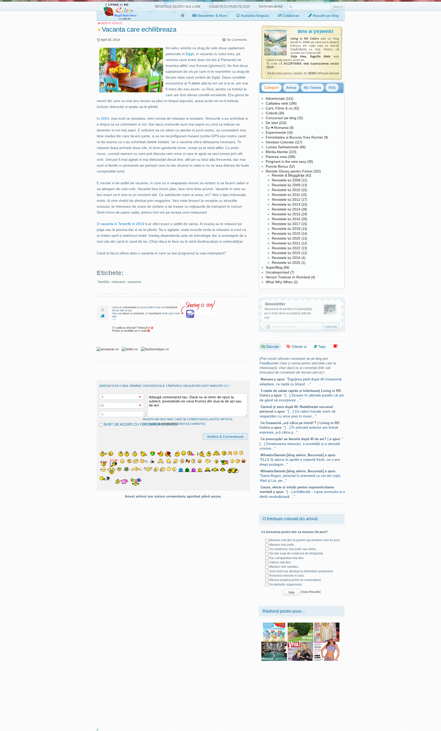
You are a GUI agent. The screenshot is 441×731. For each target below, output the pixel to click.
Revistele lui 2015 (286, 214)
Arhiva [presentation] (291, 87)
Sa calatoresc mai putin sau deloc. (293, 549)
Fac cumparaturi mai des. (286, 558)
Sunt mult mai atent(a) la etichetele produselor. (301, 571)
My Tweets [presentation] (312, 87)
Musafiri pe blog (325, 16)
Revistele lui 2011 (286, 195)
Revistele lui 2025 (286, 263)
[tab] (271, 87)
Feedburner (269, 363)
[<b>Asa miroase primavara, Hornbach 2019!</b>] (300, 624)
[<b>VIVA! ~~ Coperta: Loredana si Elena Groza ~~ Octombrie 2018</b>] (300, 643)
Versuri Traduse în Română (288, 277)
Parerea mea (276, 157)
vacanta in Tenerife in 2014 (122, 224)
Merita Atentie (277, 152)
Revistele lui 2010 (286, 190)
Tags (321, 346)
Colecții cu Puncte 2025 (229, 6)
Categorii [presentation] (271, 87)
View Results (311, 592)
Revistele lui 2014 (286, 209)
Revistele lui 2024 (286, 258)
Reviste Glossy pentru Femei (289, 171)
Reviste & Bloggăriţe (288, 175)
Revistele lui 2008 (286, 180)
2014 (116, 40)
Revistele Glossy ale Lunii (177, 6)
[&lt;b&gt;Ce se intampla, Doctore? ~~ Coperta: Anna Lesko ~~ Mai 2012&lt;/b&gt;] (326, 643)
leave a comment (133, 313)
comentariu (130, 307)
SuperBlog (274, 267)
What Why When (279, 282)
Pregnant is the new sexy (286, 161)
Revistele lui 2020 (286, 238)
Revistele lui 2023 (286, 253)
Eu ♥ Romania (277, 128)
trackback (171, 307)
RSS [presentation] (332, 87)
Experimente (276, 132)
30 (109, 40)
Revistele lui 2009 (286, 185)
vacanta (134, 282)
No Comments (237, 40)
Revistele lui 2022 (286, 248)
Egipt (190, 54)
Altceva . (295, 580)
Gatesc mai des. (280, 562)
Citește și (299, 346)
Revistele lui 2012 (286, 199)
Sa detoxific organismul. (285, 584)
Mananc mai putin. (282, 545)
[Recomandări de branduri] (335, 346)
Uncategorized (277, 272)
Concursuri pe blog (281, 118)
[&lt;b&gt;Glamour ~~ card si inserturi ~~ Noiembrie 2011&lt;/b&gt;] (326, 624)
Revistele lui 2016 (286, 219)
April (104, 40)
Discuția (272, 346)
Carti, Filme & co (279, 108)
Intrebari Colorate (280, 142)
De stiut (272, 123)
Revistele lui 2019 (286, 233)
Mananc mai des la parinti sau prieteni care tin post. (304, 540)
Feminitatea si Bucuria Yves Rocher (294, 137)
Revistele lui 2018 (286, 229)
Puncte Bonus (277, 166)
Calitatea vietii (277, 103)
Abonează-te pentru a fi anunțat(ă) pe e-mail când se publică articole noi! (288, 313)
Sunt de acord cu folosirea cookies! (140, 424)
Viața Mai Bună (271, 6)
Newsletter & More (212, 16)
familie (103, 282)
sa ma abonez (167, 423)
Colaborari (290, 16)
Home (183, 15)
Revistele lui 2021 (286, 243)
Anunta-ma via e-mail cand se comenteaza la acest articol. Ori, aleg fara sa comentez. (188, 421)
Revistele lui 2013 (286, 204)
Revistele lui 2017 (286, 224)
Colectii (271, 113)
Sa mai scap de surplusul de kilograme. (296, 553)
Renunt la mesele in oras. (287, 575)
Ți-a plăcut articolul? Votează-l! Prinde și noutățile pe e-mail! (131, 329)
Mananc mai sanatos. (284, 566)
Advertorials (275, 98)
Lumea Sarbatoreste (282, 147)
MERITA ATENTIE (111, 23)
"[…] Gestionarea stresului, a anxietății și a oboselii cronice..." (301, 443)
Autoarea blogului (254, 16)
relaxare (118, 282)
